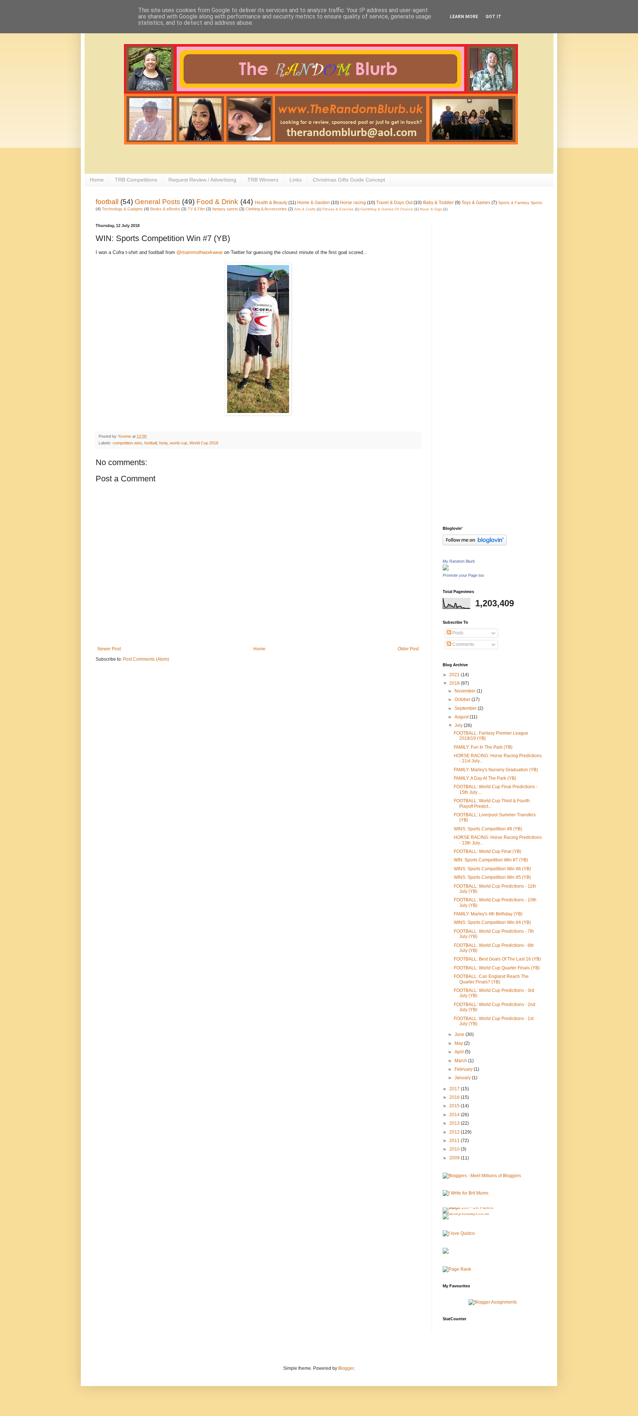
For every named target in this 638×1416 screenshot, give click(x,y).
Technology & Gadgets (122, 209)
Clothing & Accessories (266, 209)
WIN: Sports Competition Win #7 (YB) (491, 860)
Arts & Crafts (305, 209)
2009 (455, 1158)
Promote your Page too (463, 575)
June (460, 1034)
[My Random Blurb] (446, 569)
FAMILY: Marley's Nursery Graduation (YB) (496, 769)
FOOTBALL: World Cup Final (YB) (487, 851)
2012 (455, 1132)
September (466, 708)
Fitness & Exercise (338, 209)
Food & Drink (217, 202)
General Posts (157, 202)
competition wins (127, 443)
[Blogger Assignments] (493, 1302)
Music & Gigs (431, 209)
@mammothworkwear (199, 252)
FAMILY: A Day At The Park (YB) (485, 778)
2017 (455, 1088)
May (459, 1043)
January (463, 1077)
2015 (455, 1105)
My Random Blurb (459, 561)
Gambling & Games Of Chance (386, 209)
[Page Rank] (457, 1269)
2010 (455, 1149)
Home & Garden (313, 202)
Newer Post (109, 648)
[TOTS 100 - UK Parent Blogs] (473, 1207)
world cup (178, 443)
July (459, 725)
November (466, 691)
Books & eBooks (165, 209)
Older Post (408, 648)
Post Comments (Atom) (146, 659)
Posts (457, 633)
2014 (455, 1114)
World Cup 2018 (203, 443)
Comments (462, 644)
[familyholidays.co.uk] (466, 1213)
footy (163, 443)
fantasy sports (225, 209)
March (461, 1060)
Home (97, 180)
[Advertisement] (472, 334)
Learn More (464, 16)
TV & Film (196, 209)
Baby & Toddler (438, 202)
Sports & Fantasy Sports (520, 202)
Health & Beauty (271, 202)
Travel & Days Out (394, 202)
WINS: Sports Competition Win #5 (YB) (492, 877)
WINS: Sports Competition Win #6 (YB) (492, 868)
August (462, 716)
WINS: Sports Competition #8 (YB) (488, 828)
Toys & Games (476, 202)
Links (295, 180)
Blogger (346, 1368)
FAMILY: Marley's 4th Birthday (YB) (488, 914)
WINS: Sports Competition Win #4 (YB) (492, 922)
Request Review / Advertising (202, 180)
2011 (455, 1140)
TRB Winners (262, 180)
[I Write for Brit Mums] (465, 1193)
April (460, 1051)
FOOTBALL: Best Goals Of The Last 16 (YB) (497, 959)
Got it (493, 16)
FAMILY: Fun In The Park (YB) (483, 747)
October (463, 699)
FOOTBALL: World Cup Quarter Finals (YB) (497, 967)
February (464, 1069)
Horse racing (353, 202)
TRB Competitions (136, 180)
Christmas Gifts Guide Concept (349, 180)
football (107, 202)
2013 (455, 1123)
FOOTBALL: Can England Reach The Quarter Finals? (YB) (491, 979)
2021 (455, 674)
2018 (455, 683)
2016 (455, 1097)
